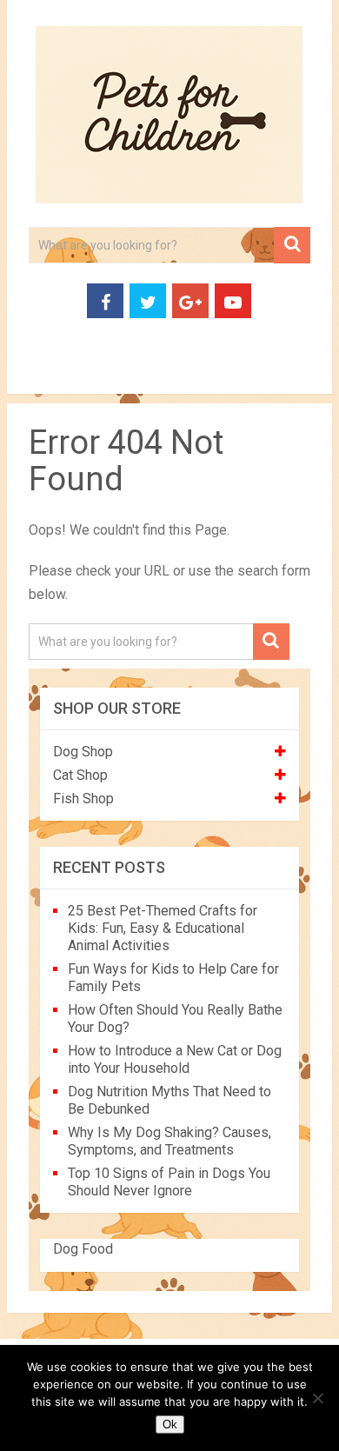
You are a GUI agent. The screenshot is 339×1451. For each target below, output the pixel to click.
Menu (37, 373)
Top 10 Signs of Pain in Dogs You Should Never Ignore (169, 1182)
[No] (317, 1398)
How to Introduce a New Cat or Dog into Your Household (175, 1059)
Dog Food (83, 1249)
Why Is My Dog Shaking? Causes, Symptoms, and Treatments (169, 1141)
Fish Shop (83, 798)
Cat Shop (80, 775)
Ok (170, 1424)
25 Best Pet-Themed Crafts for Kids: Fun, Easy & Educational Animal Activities (162, 928)
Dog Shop (83, 751)
